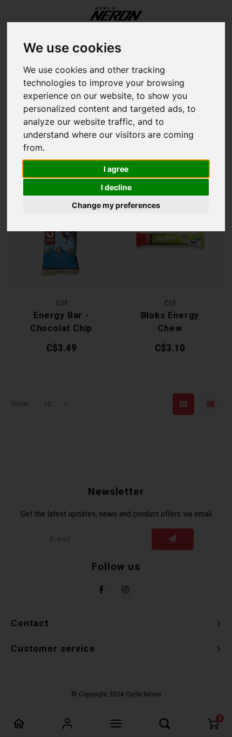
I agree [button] (116, 168)
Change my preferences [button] (116, 205)
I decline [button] (116, 187)
